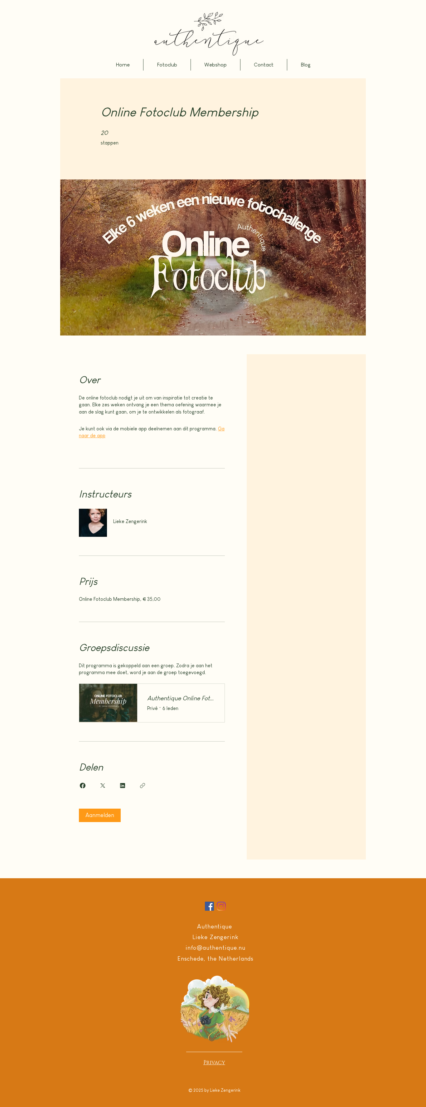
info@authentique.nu (215, 947)
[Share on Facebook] (82, 785)
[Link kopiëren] (142, 785)
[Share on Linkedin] (122, 785)
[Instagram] (221, 906)
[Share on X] (102, 785)
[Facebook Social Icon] (209, 906)
